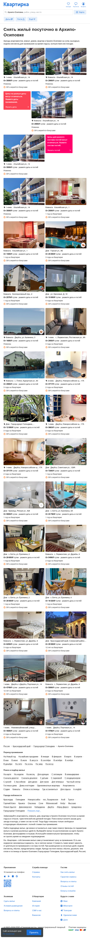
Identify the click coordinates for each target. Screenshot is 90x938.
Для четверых (58, 781)
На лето (18, 764)
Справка (36, 872)
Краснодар (8, 799)
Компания (36, 901)
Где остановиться (50, 789)
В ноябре (69, 760)
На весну (49, 764)
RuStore (17, 876)
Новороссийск (34, 799)
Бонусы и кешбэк (68, 890)
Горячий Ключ (10, 803)
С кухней (7, 781)
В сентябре (46, 760)
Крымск (21, 803)
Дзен (65, 919)
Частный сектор (73, 781)
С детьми (44, 778)
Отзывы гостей (67, 886)
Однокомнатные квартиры (48, 785)
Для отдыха (65, 789)
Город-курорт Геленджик (14, 810)
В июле (24, 760)
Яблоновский (51, 803)
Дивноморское (25, 807)
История (36, 905)
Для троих (44, 781)
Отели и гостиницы (31, 789)
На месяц (30, 774)
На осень (29, 764)
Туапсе (71, 799)
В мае (6, 760)
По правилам (8, 932)
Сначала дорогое (11, 778)
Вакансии (36, 915)
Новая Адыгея (10, 807)
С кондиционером (72, 778)
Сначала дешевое (29, 778)
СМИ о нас (37, 910)
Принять (33, 932)
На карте (7, 774)
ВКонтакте (67, 905)
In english (77, 789)
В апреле (78, 756)
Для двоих (32, 781)
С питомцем (57, 774)
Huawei (13, 876)
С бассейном (19, 781)
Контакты (36, 876)
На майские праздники (28, 756)
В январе (45, 756)
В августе (34, 760)
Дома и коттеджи (27, 785)
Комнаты (16, 789)
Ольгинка (32, 803)
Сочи (41, 803)
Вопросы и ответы (69, 881)
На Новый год (10, 756)
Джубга (51, 807)
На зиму (39, 764)
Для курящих (43, 774)
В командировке (72, 774)
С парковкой (56, 778)
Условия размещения (13, 905)
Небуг (62, 803)
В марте (67, 756)
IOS (5, 876)
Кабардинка (40, 807)
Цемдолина (76, 807)
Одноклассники (70, 915)
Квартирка (18, 4)
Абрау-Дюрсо (63, 807)
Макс (65, 901)
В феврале (57, 756)
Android (9, 876)
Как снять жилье (68, 872)
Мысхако (72, 803)
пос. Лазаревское (50, 799)
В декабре (8, 764)
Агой (63, 799)
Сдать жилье (9, 901)
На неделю (19, 774)
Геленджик (20, 799)
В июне (14, 760)
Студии (7, 789)
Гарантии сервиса (68, 876)
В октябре (58, 760)
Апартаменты (69, 785)
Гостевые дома (10, 785)
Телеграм (67, 910)
